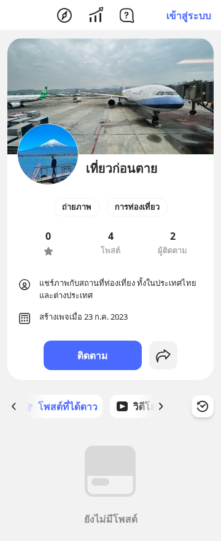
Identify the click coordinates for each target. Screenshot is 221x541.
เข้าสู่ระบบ (188, 15)
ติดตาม (92, 355)
